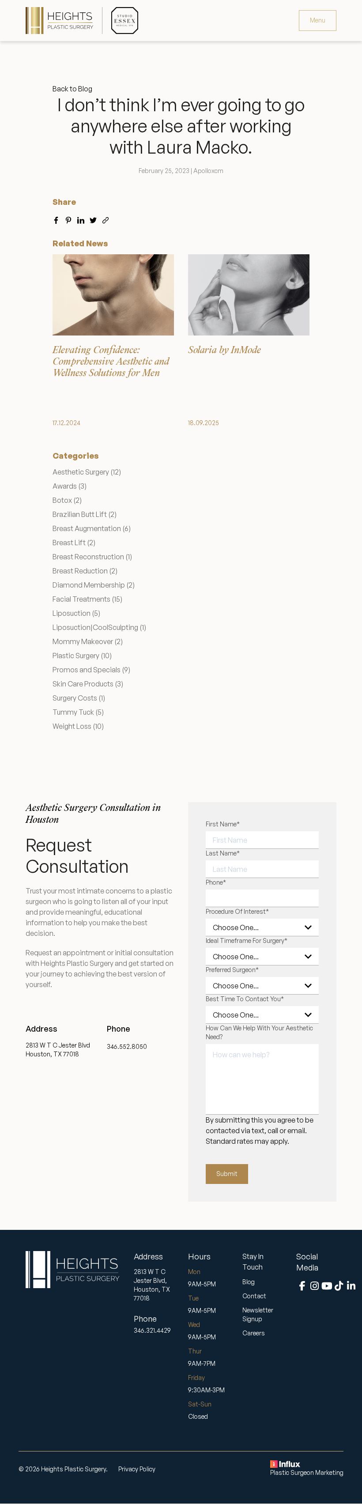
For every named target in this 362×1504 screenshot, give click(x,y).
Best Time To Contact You (245, 999)
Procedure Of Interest (237, 911)
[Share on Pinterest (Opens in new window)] (68, 218)
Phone (216, 882)
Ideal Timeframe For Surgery (246, 940)
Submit (227, 1173)
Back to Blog (72, 88)
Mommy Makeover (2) (88, 641)
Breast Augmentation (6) (92, 528)
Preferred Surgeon (232, 969)
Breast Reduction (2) (85, 570)
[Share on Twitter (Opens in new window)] (93, 218)
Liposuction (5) (76, 613)
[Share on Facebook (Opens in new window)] (56, 218)
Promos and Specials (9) (91, 669)
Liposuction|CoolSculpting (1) (99, 627)
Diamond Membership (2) (94, 584)
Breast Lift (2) (74, 542)
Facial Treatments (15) (87, 599)
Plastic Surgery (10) (82, 655)
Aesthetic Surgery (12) (87, 471)
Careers (253, 1333)
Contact (254, 1296)
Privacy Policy (136, 1469)
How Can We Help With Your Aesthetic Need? (259, 1032)
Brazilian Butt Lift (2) (85, 514)
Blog (248, 1281)
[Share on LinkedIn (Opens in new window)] (80, 218)
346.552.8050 (127, 1046)
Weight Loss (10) (78, 726)
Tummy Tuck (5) (78, 712)
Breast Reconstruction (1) (92, 556)
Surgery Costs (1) (79, 698)
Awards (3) (70, 486)
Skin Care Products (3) (88, 683)
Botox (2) (67, 500)
